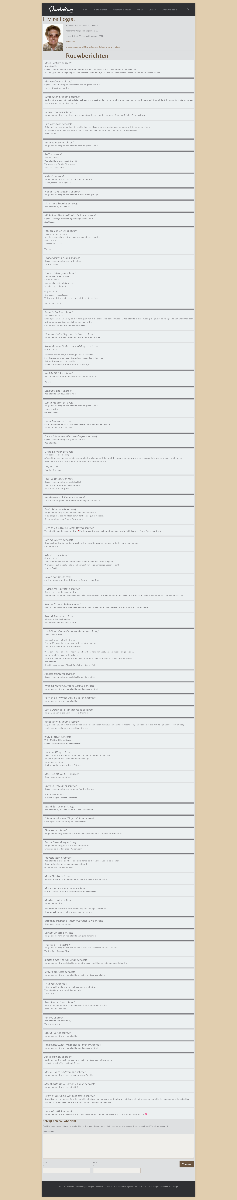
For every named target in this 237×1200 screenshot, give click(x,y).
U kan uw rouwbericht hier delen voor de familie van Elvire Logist (93, 47)
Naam (45, 1162)
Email (95, 1162)
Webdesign (173, 1186)
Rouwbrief (70, 41)
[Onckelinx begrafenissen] (61, 9)
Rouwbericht (48, 1131)
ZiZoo (165, 1186)
